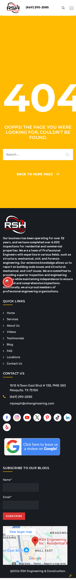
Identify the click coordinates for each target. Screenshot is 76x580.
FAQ (9, 351)
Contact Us (14, 363)
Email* (7, 497)
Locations (13, 357)
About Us (13, 325)
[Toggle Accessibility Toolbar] (8, 282)
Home (11, 313)
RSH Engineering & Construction (42, 571)
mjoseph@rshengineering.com (32, 403)
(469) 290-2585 (21, 397)
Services (12, 319)
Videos (11, 332)
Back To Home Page (35, 174)
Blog (10, 344)
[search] (63, 8)
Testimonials (15, 338)
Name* (7, 480)
